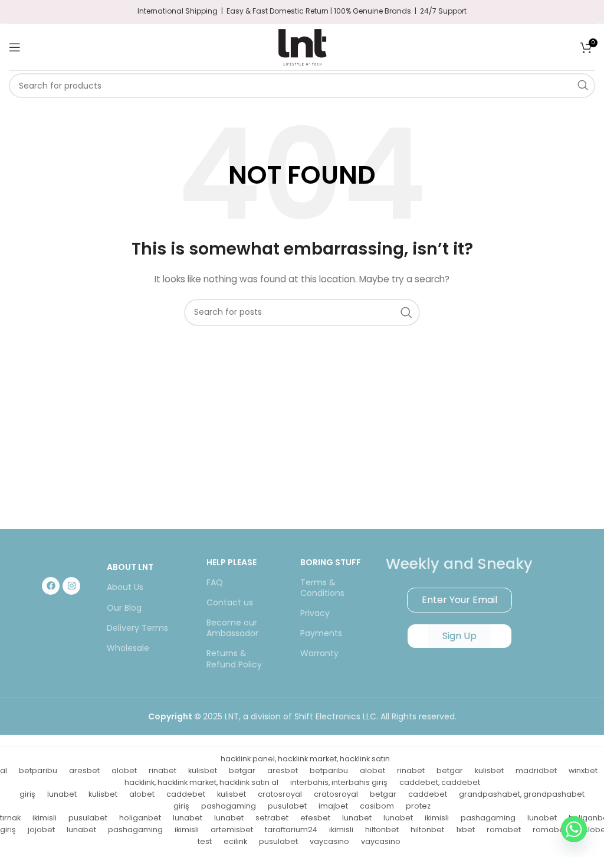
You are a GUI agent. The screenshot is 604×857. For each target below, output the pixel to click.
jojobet (41, 830)
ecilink (235, 841)
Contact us (229, 602)
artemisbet (232, 830)
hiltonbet (382, 830)
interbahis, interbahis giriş (339, 782)
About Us (125, 587)
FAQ (214, 582)
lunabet (62, 794)
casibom (377, 806)
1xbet (465, 830)
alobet (124, 770)
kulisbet (202, 770)
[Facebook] (51, 586)
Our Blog (124, 608)
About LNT (130, 567)
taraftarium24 (291, 830)
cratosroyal (280, 794)
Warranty (319, 653)
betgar (242, 770)
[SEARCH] (582, 85)
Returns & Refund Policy (234, 658)
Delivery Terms (137, 628)
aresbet (84, 770)
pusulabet (287, 806)
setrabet (271, 818)
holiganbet (140, 818)
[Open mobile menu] (15, 47)
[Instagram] (71, 586)
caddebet (185, 794)
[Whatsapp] (574, 829)
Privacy (315, 613)
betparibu (38, 770)
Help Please (231, 562)
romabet (504, 830)
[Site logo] (302, 46)
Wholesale (128, 648)
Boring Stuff (330, 562)
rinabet (162, 770)
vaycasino (329, 841)
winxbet (583, 770)
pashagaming (228, 806)
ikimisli (44, 818)
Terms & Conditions (322, 587)
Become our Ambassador (232, 628)
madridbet (536, 770)
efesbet (315, 818)
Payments (321, 633)
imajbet (333, 806)
